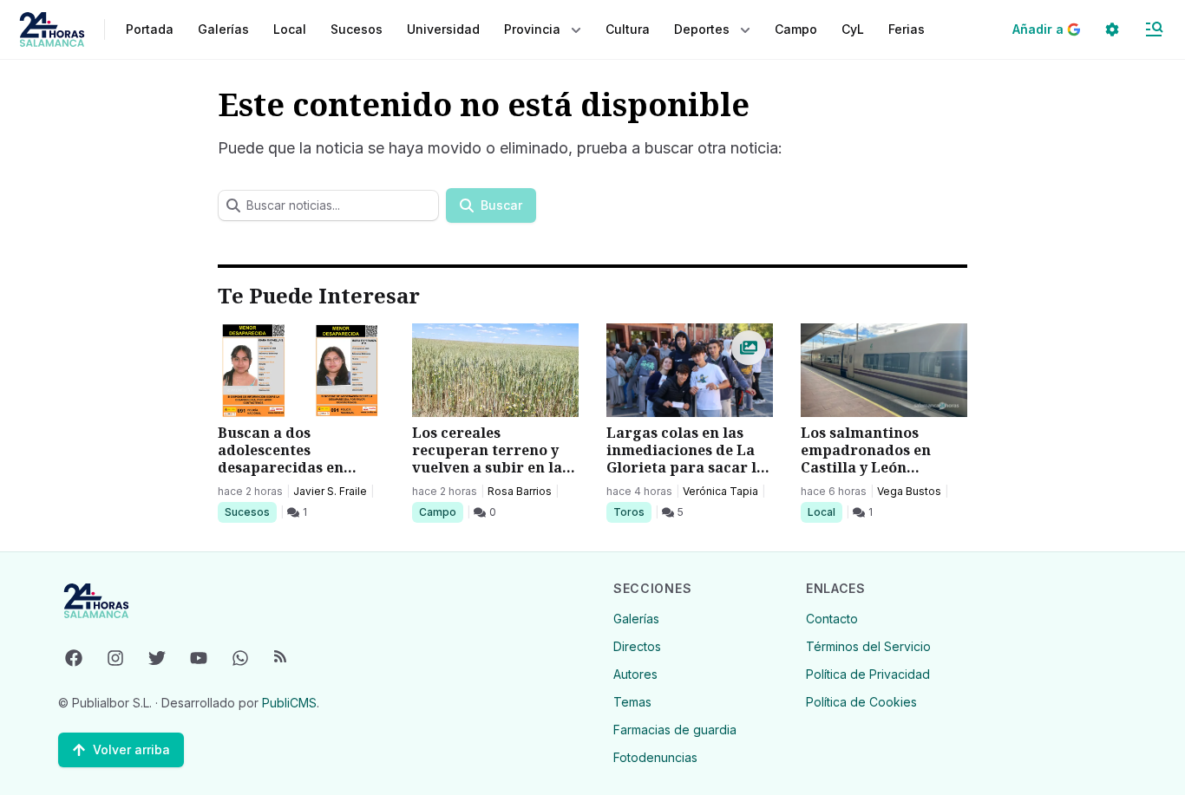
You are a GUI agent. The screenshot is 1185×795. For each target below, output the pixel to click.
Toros (631, 511)
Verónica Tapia (720, 491)
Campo (440, 511)
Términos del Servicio (868, 646)
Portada (149, 29)
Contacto (832, 618)
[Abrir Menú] (1153, 29)
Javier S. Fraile (330, 491)
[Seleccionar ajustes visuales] (1112, 29)
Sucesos (250, 511)
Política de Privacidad (868, 674)
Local (824, 511)
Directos (637, 646)
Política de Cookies (861, 701)
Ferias (906, 29)
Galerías (223, 29)
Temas (632, 701)
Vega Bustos (909, 491)
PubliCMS (289, 702)
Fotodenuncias (655, 757)
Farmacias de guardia (675, 729)
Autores (635, 674)
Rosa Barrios (520, 491)
